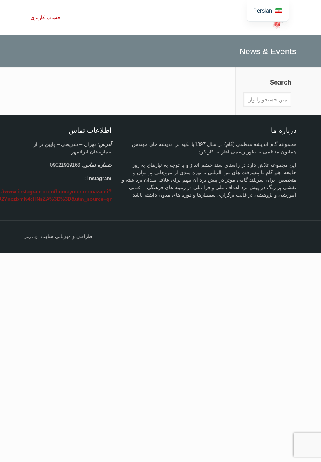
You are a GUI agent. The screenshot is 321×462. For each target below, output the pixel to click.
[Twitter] (247, 236)
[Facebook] (268, 236)
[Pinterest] (204, 236)
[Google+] (257, 236)
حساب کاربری (46, 17)
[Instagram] (194, 236)
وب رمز (31, 237)
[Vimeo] (236, 236)
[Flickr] (215, 236)
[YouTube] (226, 236)
